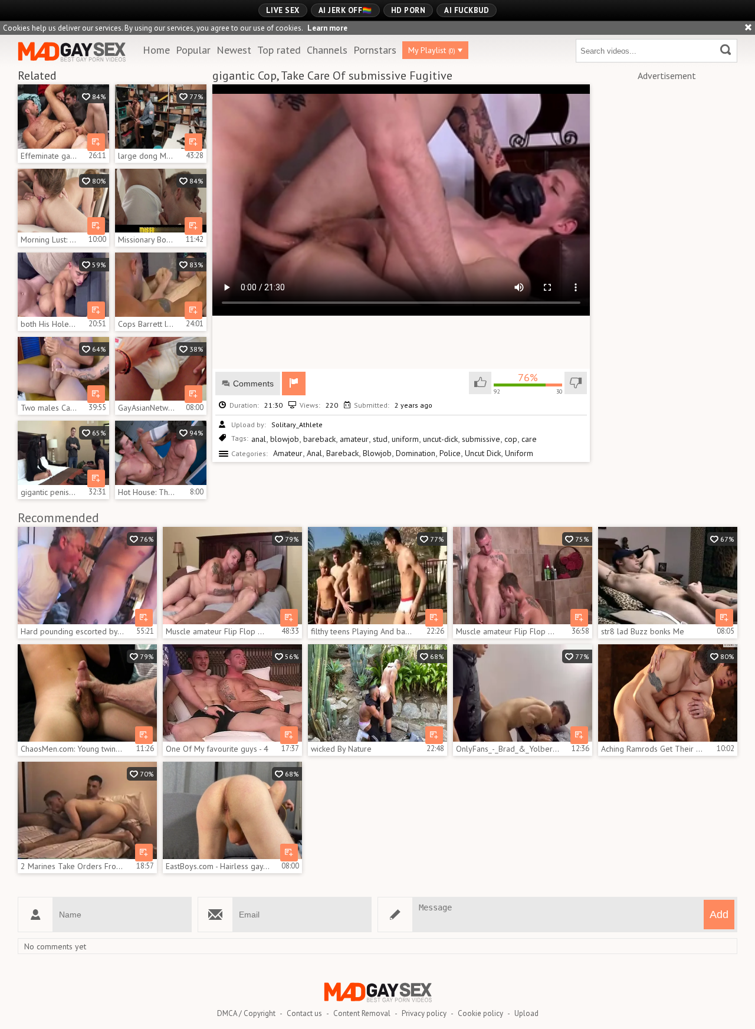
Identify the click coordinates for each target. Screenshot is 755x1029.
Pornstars (374, 50)
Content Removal (361, 1013)
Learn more (327, 28)
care (529, 439)
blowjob (284, 439)
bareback (319, 439)
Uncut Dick (483, 453)
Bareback (342, 453)
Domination (415, 453)
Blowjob (377, 453)
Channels (327, 50)
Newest (233, 50)
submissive (481, 439)
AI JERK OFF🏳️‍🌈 (345, 10)
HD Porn (408, 10)
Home (156, 50)
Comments (253, 383)
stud (380, 439)
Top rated (279, 50)
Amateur (288, 453)
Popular (193, 50)
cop (510, 439)
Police (450, 453)
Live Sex (283, 10)
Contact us (304, 1013)
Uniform (519, 453)
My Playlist (431, 50)
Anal (314, 453)
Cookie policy (480, 1013)
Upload (526, 1013)
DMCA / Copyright (246, 1013)
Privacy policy (424, 1013)
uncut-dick (440, 439)
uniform (405, 439)
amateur (354, 439)
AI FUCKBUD (466, 10)
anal (258, 439)
